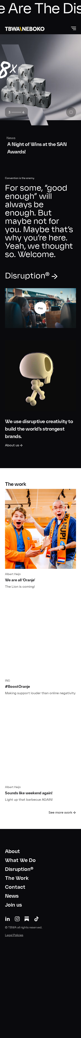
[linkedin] (7, 918)
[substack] (26, 918)
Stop (71, 112)
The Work (17, 878)
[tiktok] (36, 918)
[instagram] (17, 918)
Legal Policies (14, 935)
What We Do (20, 860)
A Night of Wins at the (35, 148)
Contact (15, 887)
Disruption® (19, 869)
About (12, 851)
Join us (13, 905)
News (9, 138)
